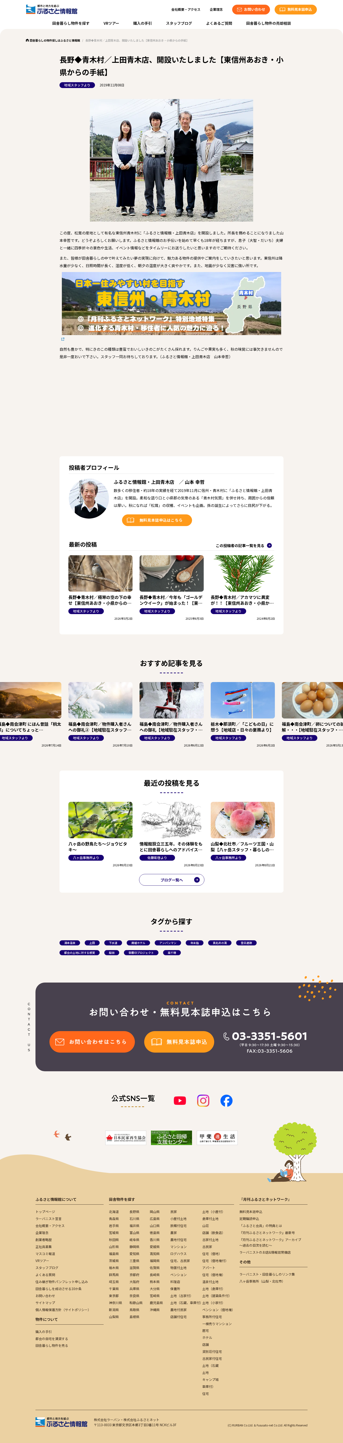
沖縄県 (155, 1309)
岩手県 (114, 1225)
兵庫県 (134, 1288)
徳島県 (155, 1232)
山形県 (114, 1246)
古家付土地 (210, 1239)
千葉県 (114, 1288)
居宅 (205, 1330)
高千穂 (172, 953)
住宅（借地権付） (215, 1260)
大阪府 (134, 1281)
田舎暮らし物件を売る (51, 1345)
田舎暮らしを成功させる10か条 (58, 1288)
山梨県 (114, 1316)
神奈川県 (115, 1302)
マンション (178, 1246)
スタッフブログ (179, 23)
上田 (92, 943)
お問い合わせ (45, 1295)
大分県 (155, 1288)
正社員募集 (43, 1246)
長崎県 (155, 1274)
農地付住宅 (178, 1239)
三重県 (134, 1260)
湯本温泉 (69, 943)
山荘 (205, 1225)
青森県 (114, 1218)
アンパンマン (167, 943)
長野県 (134, 1211)
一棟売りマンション (217, 1323)
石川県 (134, 1218)
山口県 (155, 1225)
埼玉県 (114, 1281)
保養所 (175, 1288)
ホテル (207, 1337)
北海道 (114, 1211)
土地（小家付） (213, 1302)
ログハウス (178, 1253)
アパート (208, 1267)
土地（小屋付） (213, 1211)
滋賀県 (134, 1267)
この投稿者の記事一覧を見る (240, 545)
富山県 (134, 1232)
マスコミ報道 (45, 1253)
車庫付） (208, 1386)
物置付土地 (178, 1267)
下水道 (113, 943)
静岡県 (134, 1246)
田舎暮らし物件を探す (71, 23)
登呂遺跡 (246, 943)
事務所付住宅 (212, 1316)
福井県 (134, 1225)
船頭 (112, 953)
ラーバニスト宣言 (48, 1218)
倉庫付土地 (210, 1218)
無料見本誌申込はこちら (161, 520)
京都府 (134, 1274)
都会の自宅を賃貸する (51, 1338)
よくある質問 (45, 1274)
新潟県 (114, 1309)
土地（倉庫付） (213, 1288)
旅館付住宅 (178, 1225)
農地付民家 (178, 1309)
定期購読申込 (249, 1218)
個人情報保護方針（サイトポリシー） (63, 1309)
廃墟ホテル (138, 943)
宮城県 (114, 1232)
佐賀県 (155, 1267)
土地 (205, 1372)
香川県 (155, 1239)
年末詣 (194, 943)
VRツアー (111, 23)
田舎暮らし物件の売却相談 (268, 23)
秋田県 (114, 1239)
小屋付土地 (178, 1218)
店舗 (205, 1344)
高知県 (155, 1253)
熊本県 (155, 1281)
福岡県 (155, 1260)
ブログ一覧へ (172, 880)
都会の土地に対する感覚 (79, 953)
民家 (173, 1211)
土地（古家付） (181, 1295)
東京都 (114, 1295)
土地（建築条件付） (217, 1295)
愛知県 (134, 1253)
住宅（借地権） (213, 1274)
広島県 (155, 1218)
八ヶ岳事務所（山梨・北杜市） (262, 1281)
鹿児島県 (156, 1302)
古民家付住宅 (212, 1358)
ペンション (178, 1274)
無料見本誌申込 (250, 1211)
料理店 (175, 1281)
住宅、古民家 (180, 1260)
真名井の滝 (220, 943)
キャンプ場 (210, 1379)
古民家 (207, 1246)
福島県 (114, 1253)
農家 (173, 1232)
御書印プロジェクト (141, 953)
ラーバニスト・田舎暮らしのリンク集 (267, 1274)
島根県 (134, 1316)
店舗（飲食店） (213, 1232)
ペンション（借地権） (218, 1309)
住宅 (205, 1393)
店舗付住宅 (178, 1316)
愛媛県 (155, 1246)
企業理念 (216, 9)
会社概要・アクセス (185, 9)
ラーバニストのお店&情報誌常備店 (265, 1252)
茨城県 (114, 1260)
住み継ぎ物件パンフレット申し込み (61, 1281)
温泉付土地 (210, 1281)
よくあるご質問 (219, 23)
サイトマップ (45, 1302)
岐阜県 (134, 1239)
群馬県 (114, 1274)
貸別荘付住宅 (212, 1351)
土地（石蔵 (210, 1365)
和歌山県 (136, 1302)
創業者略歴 (43, 1239)
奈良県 (134, 1295)
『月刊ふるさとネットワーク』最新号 (267, 1232)
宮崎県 (155, 1295)
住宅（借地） (212, 1253)
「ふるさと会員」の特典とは (260, 1225)
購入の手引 (142, 23)
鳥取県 (134, 1309)
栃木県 (114, 1267)
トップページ (45, 1211)
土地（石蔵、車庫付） (186, 1302)
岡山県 (155, 1211)
